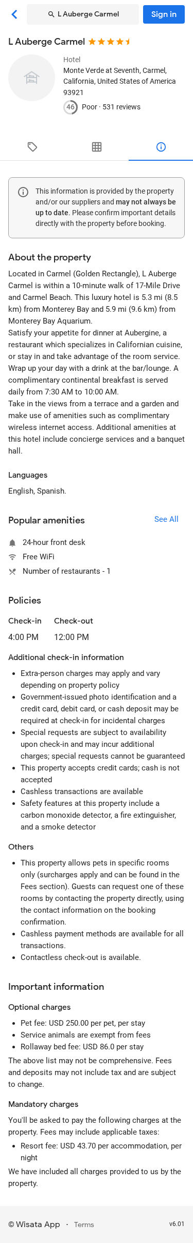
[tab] (32, 147)
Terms (84, 1224)
